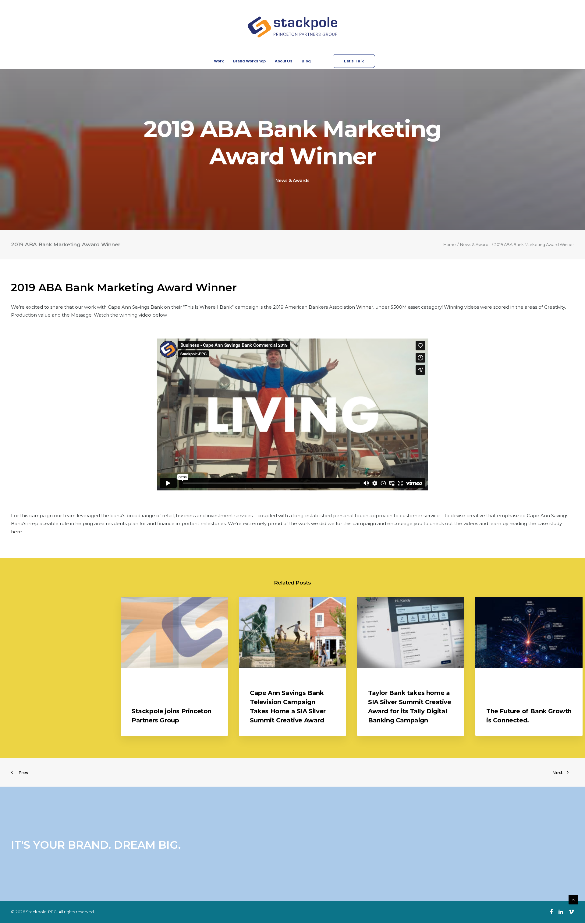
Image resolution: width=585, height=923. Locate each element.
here (16, 532)
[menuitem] (219, 61)
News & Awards (292, 180)
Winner (364, 307)
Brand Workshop (249, 60)
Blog (306, 60)
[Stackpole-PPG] (292, 26)
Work (219, 60)
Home (449, 244)
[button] (174, 632)
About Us (283, 60)
